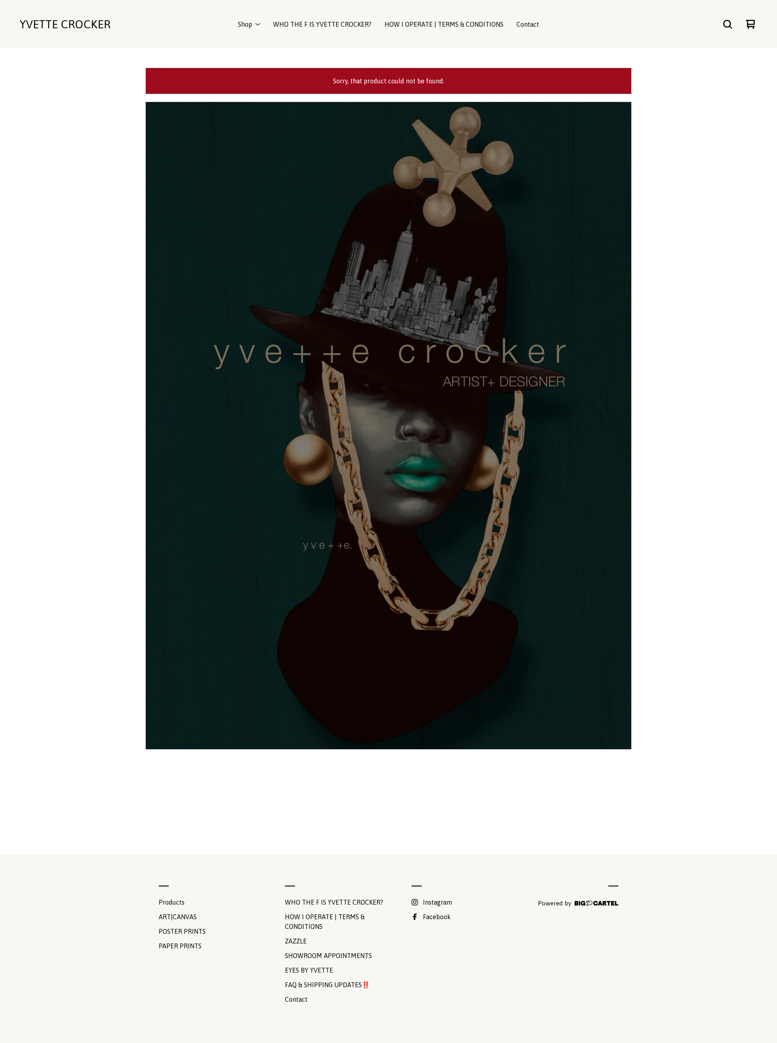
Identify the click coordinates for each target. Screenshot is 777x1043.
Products (172, 902)
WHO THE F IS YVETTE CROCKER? (322, 24)
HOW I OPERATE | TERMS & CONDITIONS (443, 24)
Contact (527, 24)
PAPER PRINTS (180, 946)
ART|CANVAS (178, 916)
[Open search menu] (727, 24)
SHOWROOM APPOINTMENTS (328, 955)
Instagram (437, 902)
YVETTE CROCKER (64, 24)
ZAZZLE (296, 941)
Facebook (437, 916)
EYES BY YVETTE (309, 970)
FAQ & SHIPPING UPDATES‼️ (327, 984)
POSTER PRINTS (182, 931)
